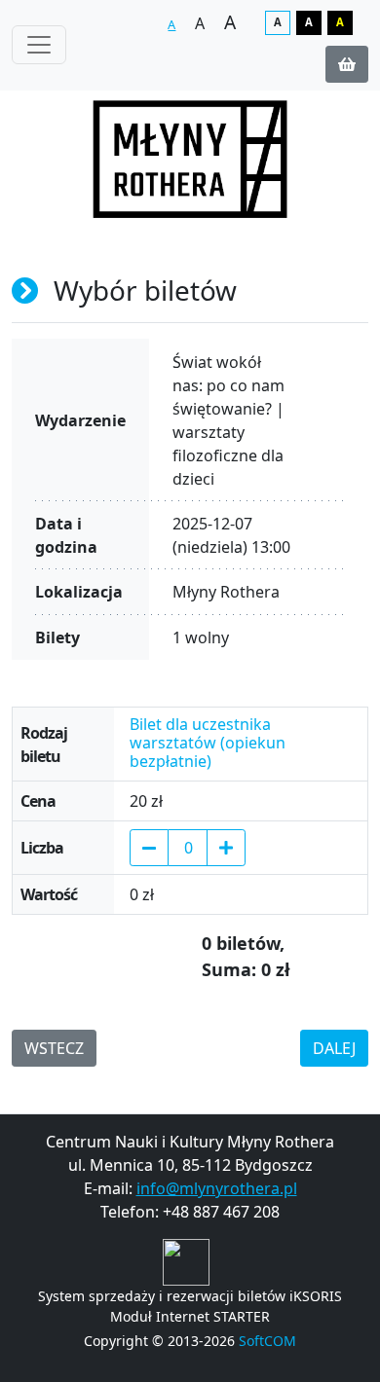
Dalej (334, 1048)
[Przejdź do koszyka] (346, 64)
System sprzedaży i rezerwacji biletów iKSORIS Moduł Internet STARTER (190, 1306)
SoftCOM (267, 1340)
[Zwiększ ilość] (226, 847)
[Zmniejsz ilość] (149, 847)
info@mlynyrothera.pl (216, 1188)
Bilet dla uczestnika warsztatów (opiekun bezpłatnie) (207, 743)
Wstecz (54, 1048)
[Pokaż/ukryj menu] (39, 44)
